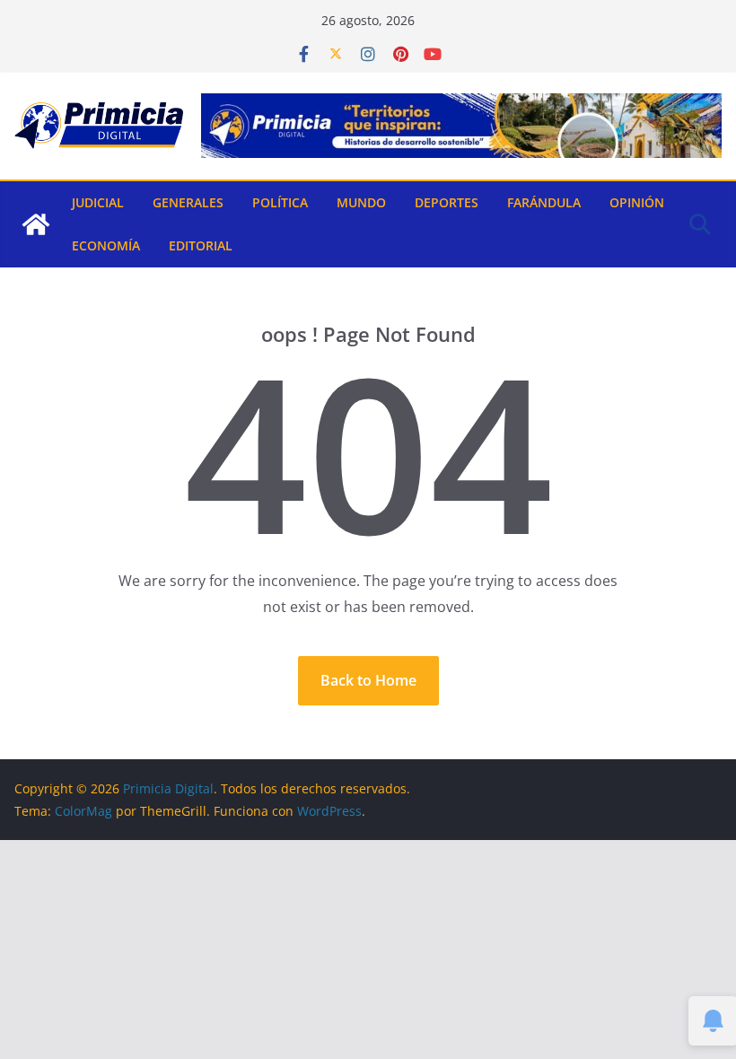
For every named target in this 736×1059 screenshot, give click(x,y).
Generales (188, 202)
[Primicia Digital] (35, 224)
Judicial (98, 202)
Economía (106, 245)
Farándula (544, 202)
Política (280, 202)
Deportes (446, 202)
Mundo (361, 202)
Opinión (636, 202)
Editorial (200, 245)
